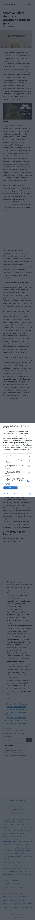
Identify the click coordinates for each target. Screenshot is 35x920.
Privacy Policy (27, 494)
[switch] (28, 460)
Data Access (17, 494)
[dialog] (17, 460)
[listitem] (17, 456)
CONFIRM (10, 488)
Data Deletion (8, 494)
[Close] (31, 426)
